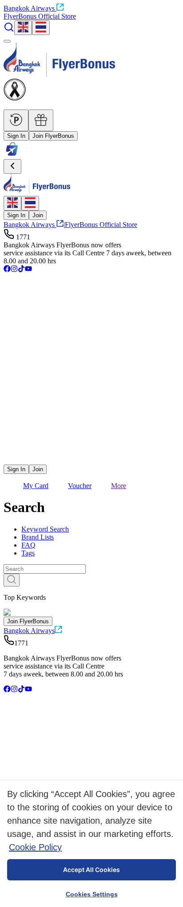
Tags (28, 553)
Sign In (16, 136)
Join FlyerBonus (53, 136)
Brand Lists (37, 537)
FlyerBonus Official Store (40, 16)
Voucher (80, 485)
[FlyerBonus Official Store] (12, 155)
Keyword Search (45, 529)
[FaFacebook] (7, 270)
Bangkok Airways (29, 8)
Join (37, 215)
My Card (35, 485)
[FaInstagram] (14, 270)
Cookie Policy (35, 847)
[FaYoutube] (28, 270)
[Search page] (9, 30)
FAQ (28, 545)
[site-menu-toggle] (7, 41)
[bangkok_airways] (91, 447)
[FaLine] (9, 460)
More (118, 485)
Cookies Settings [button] (92, 894)
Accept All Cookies (91, 869)
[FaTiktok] (21, 270)
